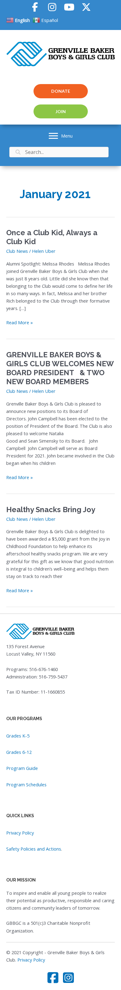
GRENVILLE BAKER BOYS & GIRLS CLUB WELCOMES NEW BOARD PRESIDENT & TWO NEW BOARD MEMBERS (60, 368)
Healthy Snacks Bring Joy (50, 509)
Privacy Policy (20, 833)
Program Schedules (26, 784)
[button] (35, 7)
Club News (17, 251)
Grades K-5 (17, 736)
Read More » (19, 322)
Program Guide (22, 768)
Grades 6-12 (19, 752)
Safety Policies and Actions (33, 849)
